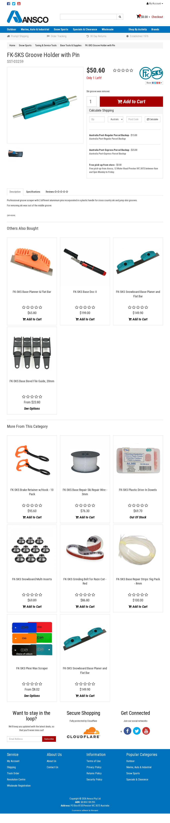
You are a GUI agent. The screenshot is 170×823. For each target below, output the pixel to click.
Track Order (13, 773)
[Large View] (15, 155)
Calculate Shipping (101, 110)
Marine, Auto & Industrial (35, 29)
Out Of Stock (138, 517)
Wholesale (108, 29)
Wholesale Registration (19, 785)
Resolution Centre (16, 779)
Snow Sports (61, 29)
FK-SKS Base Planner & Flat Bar (32, 292)
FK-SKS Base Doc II (85, 292)
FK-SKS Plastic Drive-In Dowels (138, 490)
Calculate (153, 119)
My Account (13, 761)
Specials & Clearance (85, 29)
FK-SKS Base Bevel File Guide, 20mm (32, 381)
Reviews (50, 191)
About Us (51, 761)
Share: (149, 83)
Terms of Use (93, 761)
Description (15, 191)
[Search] (120, 17)
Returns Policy (94, 773)
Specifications (33, 191)
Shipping (11, 767)
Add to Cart (133, 101)
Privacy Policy (93, 767)
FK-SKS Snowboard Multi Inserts (32, 579)
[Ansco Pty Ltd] (27, 16)
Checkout (157, 17)
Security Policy (94, 779)
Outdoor (11, 29)
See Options (32, 409)
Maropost (94, 810)
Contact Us (52, 767)
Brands (155, 29)
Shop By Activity (137, 29)
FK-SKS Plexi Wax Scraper (32, 668)
